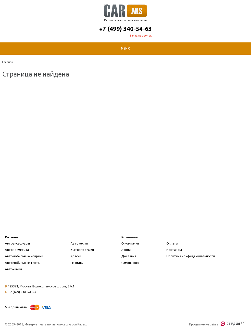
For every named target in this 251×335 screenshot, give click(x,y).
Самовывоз (130, 262)
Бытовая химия (82, 249)
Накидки (77, 262)
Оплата (172, 243)
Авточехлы (79, 243)
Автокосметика (17, 249)
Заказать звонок (141, 35)
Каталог (12, 237)
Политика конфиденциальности (190, 256)
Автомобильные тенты (22, 262)
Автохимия (13, 269)
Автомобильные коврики (24, 256)
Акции (126, 249)
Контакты (174, 249)
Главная (7, 62)
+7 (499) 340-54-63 (125, 29)
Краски (76, 256)
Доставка (128, 256)
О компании (130, 243)
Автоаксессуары (17, 243)
